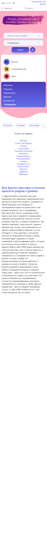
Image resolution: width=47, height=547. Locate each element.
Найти (20, 50)
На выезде (34, 125)
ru (14, 3)
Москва (23, 140)
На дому (21, 125)
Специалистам (39, 1)
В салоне (8, 125)
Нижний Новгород (23, 151)
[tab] (11, 62)
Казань (23, 146)
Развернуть (10, 104)
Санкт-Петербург (23, 143)
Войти (43, 4)
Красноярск (23, 166)
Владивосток (23, 164)
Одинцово (23, 174)
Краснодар (23, 148)
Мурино (23, 169)
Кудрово (24, 171)
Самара (23, 161)
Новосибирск (23, 156)
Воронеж (23, 153)
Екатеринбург (23, 158)
